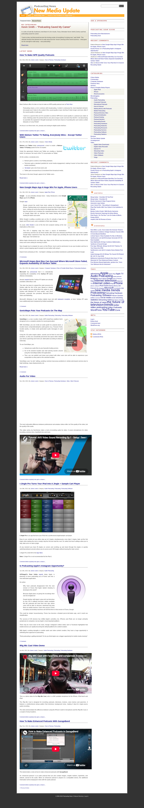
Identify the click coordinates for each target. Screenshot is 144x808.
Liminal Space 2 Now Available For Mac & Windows (106, 236)
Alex (92, 63)
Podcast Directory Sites (101, 113)
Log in (92, 319)
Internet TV (97, 149)
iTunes (106, 286)
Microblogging (95, 96)
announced (40, 145)
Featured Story (95, 83)
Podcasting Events (99, 121)
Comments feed (95, 323)
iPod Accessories (99, 94)
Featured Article (25, 21)
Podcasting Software (67, 315)
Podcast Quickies (99, 119)
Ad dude (27, 168)
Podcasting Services (100, 130)
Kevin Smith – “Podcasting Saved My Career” (46, 27)
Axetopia (98, 193)
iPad (111, 283)
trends (108, 304)
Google (110, 278)
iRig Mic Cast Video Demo (32, 645)
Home (23, 15)
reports (27, 279)
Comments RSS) (98, 337)
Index (29, 15)
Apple (104, 273)
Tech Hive (69, 104)
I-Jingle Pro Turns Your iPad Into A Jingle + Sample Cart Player (50, 484)
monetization (117, 288)
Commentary (94, 79)
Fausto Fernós (95, 48)
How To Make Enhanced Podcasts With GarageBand (45, 721)
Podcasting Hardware (60, 60)
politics (93, 298)
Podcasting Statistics (100, 134)
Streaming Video (99, 151)
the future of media (118, 300)
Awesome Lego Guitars (98, 203)
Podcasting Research (100, 128)
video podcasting (99, 307)
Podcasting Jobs (39, 15)
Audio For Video (27, 376)
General (93, 85)
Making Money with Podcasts (103, 108)
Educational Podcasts (100, 104)
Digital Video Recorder (101, 146)
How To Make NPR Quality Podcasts (37, 55)
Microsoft (109, 288)
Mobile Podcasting (99, 111)
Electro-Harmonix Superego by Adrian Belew (104, 213)
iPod (101, 286)
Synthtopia (99, 225)
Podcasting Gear (96, 35)
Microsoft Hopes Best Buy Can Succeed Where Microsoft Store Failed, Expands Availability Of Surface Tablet (53, 262)
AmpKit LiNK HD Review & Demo (101, 219)
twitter (116, 305)
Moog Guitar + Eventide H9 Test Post (102, 197)
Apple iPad (47, 192)
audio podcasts (117, 276)
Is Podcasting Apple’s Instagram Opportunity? (42, 566)
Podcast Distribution (100, 115)
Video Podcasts (74, 381)
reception (67, 299)
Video (68, 381)
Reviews (93, 136)
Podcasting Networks (100, 126)
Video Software (98, 155)
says (26, 201)
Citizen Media (48, 142)
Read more (24, 45)
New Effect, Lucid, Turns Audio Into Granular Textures (107, 230)
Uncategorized (95, 140)
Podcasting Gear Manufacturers (100, 33)
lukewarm (61, 299)
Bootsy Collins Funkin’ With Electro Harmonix (104, 211)
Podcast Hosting (99, 117)
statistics (94, 300)
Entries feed (94, 321)
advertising (95, 274)
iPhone (53, 192)
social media (105, 297)
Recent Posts (36, 21)
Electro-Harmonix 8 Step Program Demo (103, 201)
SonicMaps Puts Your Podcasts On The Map (41, 310)
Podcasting (58, 315)
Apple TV (119, 274)
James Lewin (34, 60)
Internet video (101, 283)
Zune (117, 310)
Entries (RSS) (97, 334)
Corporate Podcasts (100, 102)
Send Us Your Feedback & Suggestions (59, 15)
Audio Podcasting (49, 315)
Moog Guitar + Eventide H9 (99, 199)
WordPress (96, 310)
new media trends (107, 290)
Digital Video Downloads (101, 144)
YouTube (108, 309)
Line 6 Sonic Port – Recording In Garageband (104, 205)
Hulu (92, 281)
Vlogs (95, 157)
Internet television (105, 280)
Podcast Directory (78, 796)
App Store (40, 553)
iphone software (95, 285)
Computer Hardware (50, 268)
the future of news (99, 302)
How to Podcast (49, 60)
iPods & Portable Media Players (65, 268)
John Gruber (30, 225)
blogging (94, 278)
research (97, 297)
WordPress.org (95, 325)
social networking (117, 298)
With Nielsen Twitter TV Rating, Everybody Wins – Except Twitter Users (51, 136)
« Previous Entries (24, 788)
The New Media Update (98, 138)
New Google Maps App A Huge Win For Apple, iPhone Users (48, 187)
